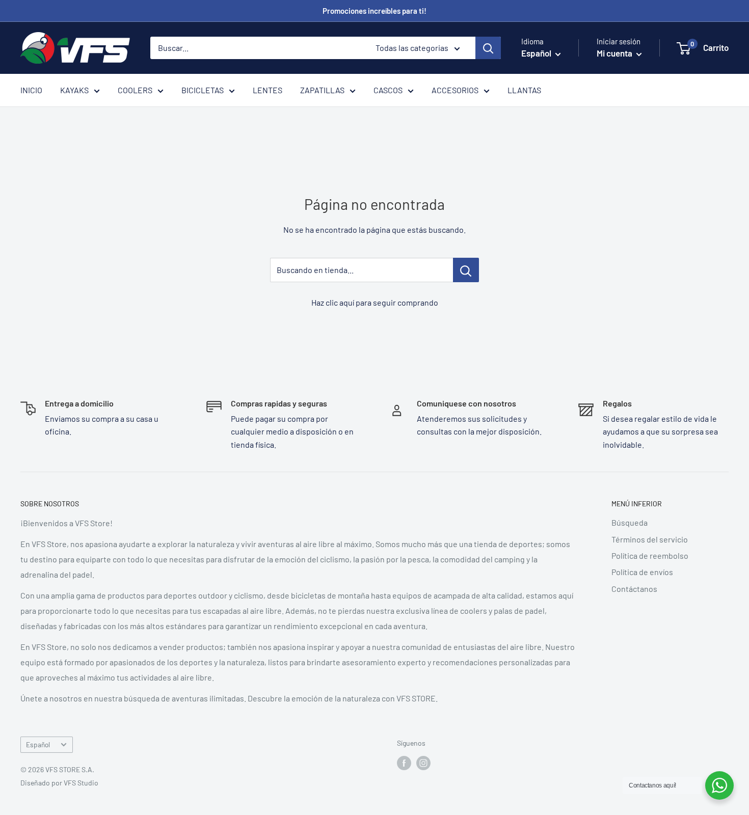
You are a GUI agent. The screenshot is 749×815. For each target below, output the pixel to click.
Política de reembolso (649, 555)
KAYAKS (74, 90)
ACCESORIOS (455, 90)
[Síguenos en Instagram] (423, 762)
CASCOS (388, 90)
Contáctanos (634, 588)
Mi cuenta (615, 53)
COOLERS (135, 90)
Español (38, 744)
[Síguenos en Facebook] (404, 762)
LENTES (267, 90)
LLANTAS (524, 90)
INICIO (31, 90)
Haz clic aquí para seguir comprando (374, 302)
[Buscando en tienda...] (466, 270)
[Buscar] (488, 48)
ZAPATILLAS (322, 90)
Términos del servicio (649, 539)
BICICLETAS (202, 90)
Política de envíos (642, 572)
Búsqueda (629, 522)
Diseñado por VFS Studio (59, 782)
